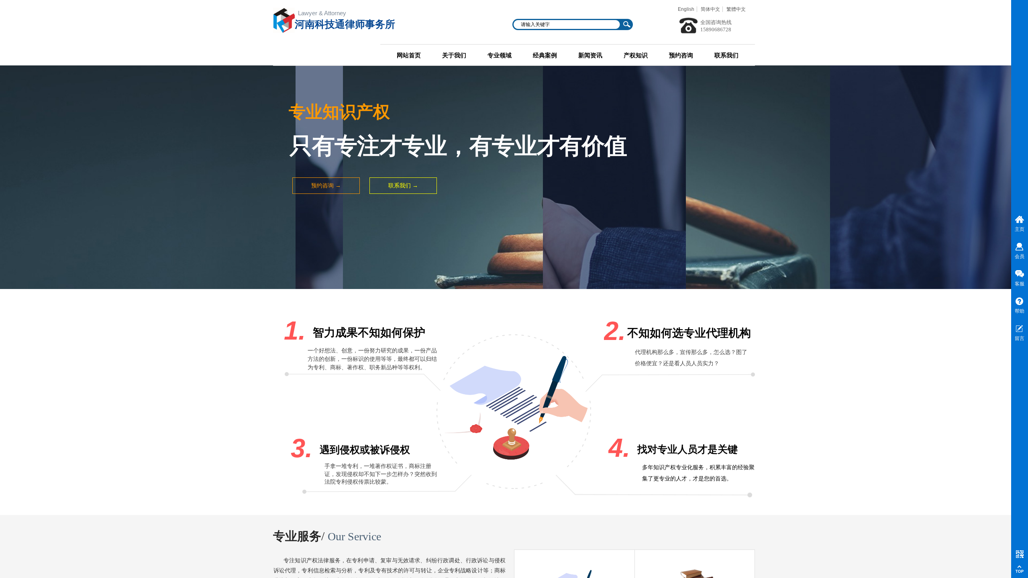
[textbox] (567, 24)
